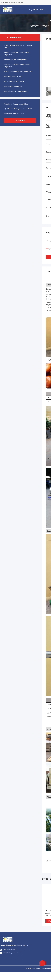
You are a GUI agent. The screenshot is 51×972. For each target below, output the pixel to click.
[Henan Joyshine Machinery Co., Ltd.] (8, 9)
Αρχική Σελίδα (35, 26)
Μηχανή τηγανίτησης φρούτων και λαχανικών (17, 66)
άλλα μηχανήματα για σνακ (14, 81)
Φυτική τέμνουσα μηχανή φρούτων (17, 71)
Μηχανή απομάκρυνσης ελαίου (15, 91)
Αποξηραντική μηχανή (12, 76)
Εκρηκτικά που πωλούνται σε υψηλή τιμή (18, 46)
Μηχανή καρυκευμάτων (13, 86)
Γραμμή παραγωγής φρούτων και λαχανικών (16, 54)
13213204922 (26, 109)
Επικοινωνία (19, 120)
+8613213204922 (19, 113)
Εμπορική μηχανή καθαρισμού (15, 59)
